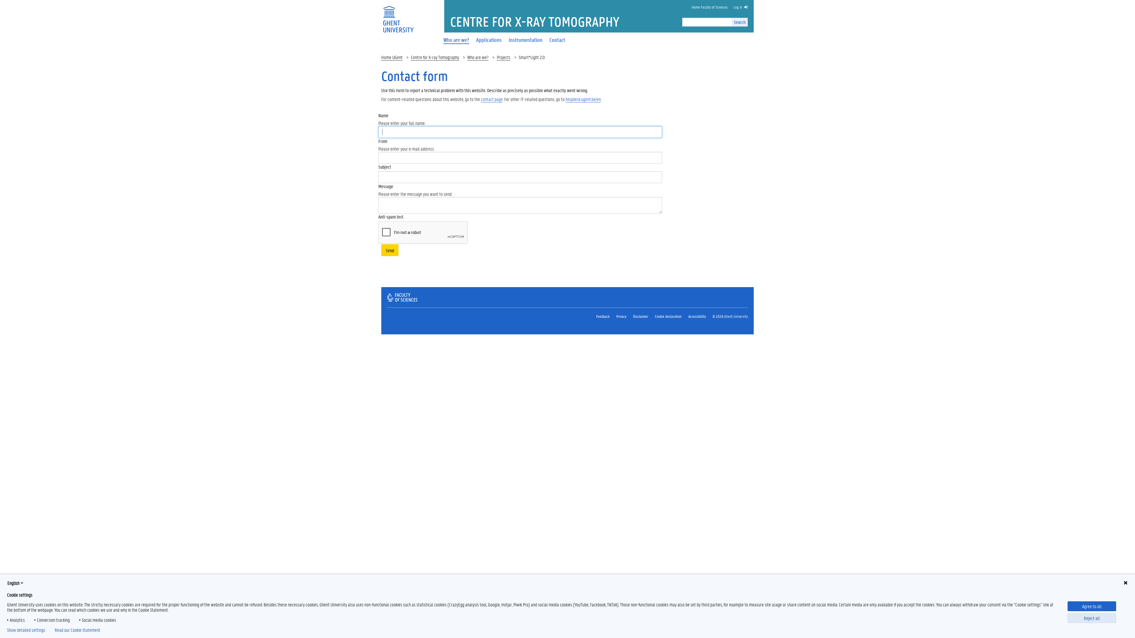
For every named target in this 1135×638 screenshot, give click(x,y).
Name (383, 115)
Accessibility (697, 316)
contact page (492, 99)
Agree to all (1092, 606)
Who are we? (478, 57)
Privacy (621, 316)
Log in (738, 6)
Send (390, 250)
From (382, 141)
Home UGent (392, 57)
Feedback (602, 316)
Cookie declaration (668, 316)
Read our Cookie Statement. (78, 630)
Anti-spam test (390, 217)
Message (385, 186)
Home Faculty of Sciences (710, 6)
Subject (384, 167)
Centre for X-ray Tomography (435, 57)
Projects (503, 57)
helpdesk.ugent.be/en (583, 99)
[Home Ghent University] (398, 15)
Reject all (1092, 618)
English (13, 583)
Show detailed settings (26, 630)
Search (739, 22)
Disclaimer (640, 316)
